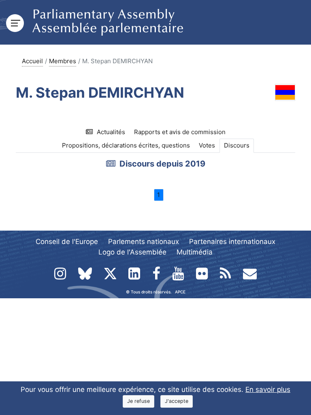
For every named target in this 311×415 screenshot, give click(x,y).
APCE (180, 291)
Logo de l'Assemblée (132, 252)
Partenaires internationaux (232, 241)
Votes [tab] (207, 145)
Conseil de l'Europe (67, 241)
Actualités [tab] (111, 132)
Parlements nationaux (143, 241)
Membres (62, 61)
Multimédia (195, 252)
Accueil (32, 61)
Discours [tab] (236, 145)
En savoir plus (267, 389)
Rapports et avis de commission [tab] (180, 132)
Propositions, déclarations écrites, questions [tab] (126, 145)
